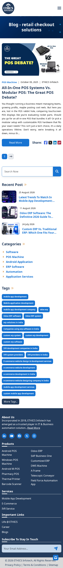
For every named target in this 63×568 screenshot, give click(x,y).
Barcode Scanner (12, 484)
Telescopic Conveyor (42, 475)
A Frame (35, 470)
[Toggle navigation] (59, 8)
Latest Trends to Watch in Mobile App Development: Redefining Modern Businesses (38, 199)
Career (6, 527)
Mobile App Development (16, 498)
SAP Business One (41, 456)
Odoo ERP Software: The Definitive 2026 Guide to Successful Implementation (37, 215)
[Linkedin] (55, 143)
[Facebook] (46, 143)
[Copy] (59, 142)
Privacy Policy (13, 565)
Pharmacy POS (10, 474)
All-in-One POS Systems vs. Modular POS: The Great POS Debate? (28, 92)
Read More (33, 428)
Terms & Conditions (34, 565)
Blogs (5, 532)
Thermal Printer (11, 479)
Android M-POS (11, 468)
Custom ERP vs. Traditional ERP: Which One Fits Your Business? (39, 231)
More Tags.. (10, 401)
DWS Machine (39, 465)
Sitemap (53, 565)
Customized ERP (40, 460)
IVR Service (8, 508)
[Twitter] (50, 143)
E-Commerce (9, 503)
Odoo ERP (37, 451)
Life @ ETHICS (10, 522)
